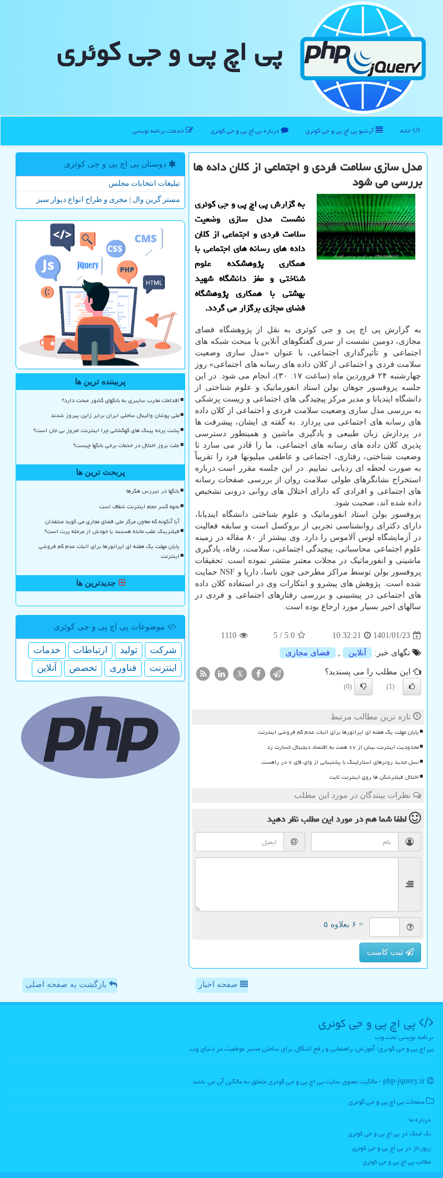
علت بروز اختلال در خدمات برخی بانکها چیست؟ (126, 445)
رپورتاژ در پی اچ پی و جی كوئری (391, 1148)
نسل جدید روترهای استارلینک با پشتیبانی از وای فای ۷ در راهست (340, 762)
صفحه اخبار (219, 984)
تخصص (83, 668)
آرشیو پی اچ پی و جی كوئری (341, 131)
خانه (406, 131)
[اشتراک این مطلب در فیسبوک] (258, 673)
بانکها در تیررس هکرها (152, 491)
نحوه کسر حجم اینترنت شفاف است (139, 506)
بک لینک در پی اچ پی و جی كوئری (389, 1133)
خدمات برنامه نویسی (159, 131)
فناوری (123, 668)
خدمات (47, 650)
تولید (128, 650)
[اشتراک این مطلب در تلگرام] (277, 673)
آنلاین (357, 652)
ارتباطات (90, 650)
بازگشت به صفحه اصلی (67, 984)
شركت (163, 650)
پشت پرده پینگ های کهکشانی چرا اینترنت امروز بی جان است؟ (106, 430)
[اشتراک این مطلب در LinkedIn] (221, 673)
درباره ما (420, 1119)
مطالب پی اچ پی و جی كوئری (397, 1162)
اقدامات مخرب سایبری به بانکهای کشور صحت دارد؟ (120, 400)
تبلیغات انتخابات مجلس (144, 183)
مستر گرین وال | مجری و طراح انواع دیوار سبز (108, 199)
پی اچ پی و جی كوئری (170, 51)
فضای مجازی (308, 652)
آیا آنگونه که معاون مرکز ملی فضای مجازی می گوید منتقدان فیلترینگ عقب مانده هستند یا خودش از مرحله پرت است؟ (111, 526)
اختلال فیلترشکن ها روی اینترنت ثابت (374, 777)
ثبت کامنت (386, 952)
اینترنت (163, 668)
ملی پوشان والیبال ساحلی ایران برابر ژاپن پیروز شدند (115, 415)
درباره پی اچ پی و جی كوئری (246, 131)
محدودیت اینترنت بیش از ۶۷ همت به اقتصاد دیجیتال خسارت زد (343, 747)
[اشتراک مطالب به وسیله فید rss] (203, 673)
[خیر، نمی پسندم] (363, 686)
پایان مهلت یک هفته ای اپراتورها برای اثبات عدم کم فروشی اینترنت (338, 732)
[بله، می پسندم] (412, 686)
